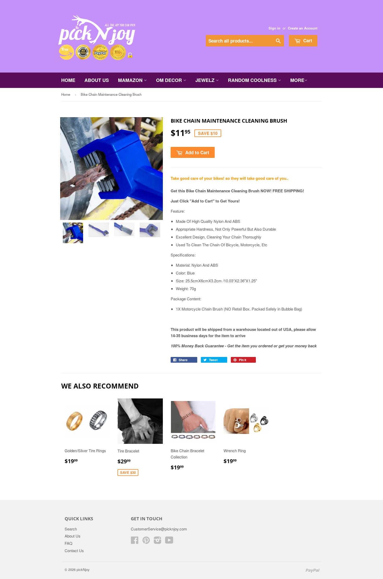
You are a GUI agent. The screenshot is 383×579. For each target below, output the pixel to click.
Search (71, 529)
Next (152, 172)
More (297, 80)
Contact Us (74, 550)
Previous (71, 172)
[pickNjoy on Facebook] (135, 541)
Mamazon (131, 80)
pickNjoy (83, 569)
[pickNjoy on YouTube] (169, 541)
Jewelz (205, 80)
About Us (96, 80)
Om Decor (169, 80)
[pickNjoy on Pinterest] (146, 541)
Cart (307, 40)
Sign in (274, 28)
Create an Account (302, 28)
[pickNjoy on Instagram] (158, 541)
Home (68, 80)
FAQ (68, 543)
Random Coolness (253, 80)
